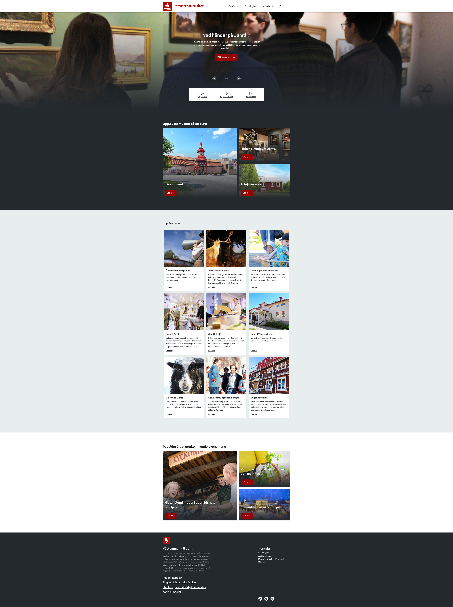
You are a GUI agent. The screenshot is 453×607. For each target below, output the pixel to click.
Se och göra (251, 6)
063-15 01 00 (263, 553)
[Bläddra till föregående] (214, 78)
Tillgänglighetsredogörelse (179, 582)
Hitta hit (261, 562)
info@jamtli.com (264, 556)
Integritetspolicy (172, 577)
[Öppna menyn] (286, 6)
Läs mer (170, 193)
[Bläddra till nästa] (239, 78)
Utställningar (226, 57)
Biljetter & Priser (226, 97)
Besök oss (234, 6)
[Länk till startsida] (183, 6)
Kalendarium (268, 6)
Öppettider (202, 97)
